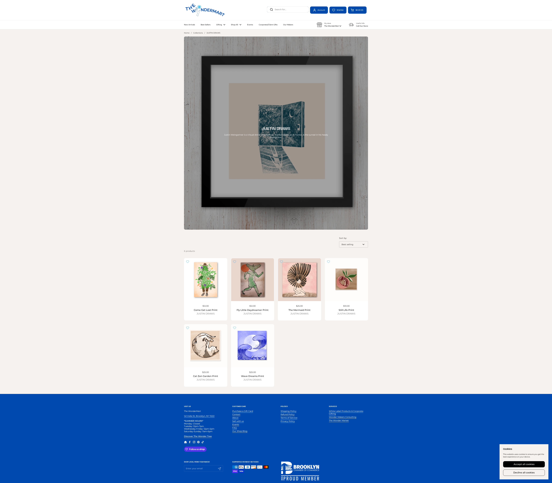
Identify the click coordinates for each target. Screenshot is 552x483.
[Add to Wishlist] (187, 261)
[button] (357, 10)
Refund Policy (288, 414)
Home (186, 33)
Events (235, 424)
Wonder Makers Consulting (342, 417)
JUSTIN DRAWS (206, 313)
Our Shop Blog (239, 431)
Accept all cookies (524, 464)
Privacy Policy (288, 421)
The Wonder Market (339, 420)
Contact (236, 414)
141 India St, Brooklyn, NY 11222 (199, 416)
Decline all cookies (524, 472)
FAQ (234, 428)
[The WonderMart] (205, 10)
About (235, 417)
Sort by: (343, 238)
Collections (198, 33)
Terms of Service (289, 417)
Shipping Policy (288, 411)
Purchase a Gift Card (242, 411)
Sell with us (238, 421)
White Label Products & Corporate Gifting (346, 412)
